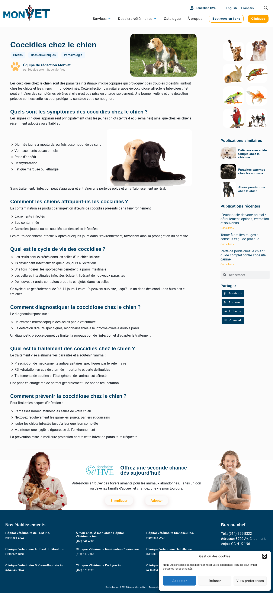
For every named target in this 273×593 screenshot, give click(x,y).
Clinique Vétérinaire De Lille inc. (169, 549)
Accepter (179, 581)
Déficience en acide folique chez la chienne (252, 153)
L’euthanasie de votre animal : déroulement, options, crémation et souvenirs (245, 219)
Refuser (215, 581)
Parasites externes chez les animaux (251, 171)
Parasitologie (73, 55)
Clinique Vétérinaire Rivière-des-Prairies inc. (108, 549)
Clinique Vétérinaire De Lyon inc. (99, 565)
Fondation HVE (206, 8)
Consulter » (227, 228)
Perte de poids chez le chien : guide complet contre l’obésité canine (243, 255)
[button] (264, 556)
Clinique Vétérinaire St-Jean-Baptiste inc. (35, 565)
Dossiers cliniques (43, 55)
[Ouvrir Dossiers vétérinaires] (155, 18)
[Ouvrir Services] (109, 18)
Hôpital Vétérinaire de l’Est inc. (27, 533)
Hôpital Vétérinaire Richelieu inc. (170, 533)
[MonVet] (26, 13)
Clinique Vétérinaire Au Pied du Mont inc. (35, 549)
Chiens (18, 55)
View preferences (250, 581)
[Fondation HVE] (192, 8)
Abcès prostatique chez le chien (251, 189)
